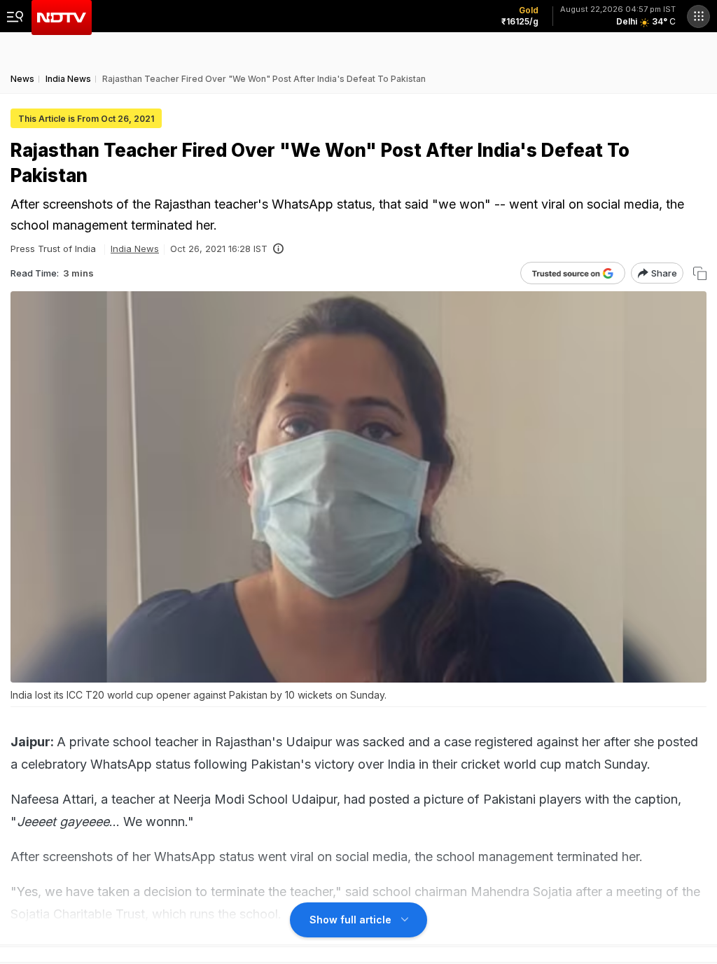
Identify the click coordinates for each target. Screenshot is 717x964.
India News (135, 248)
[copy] (699, 273)
